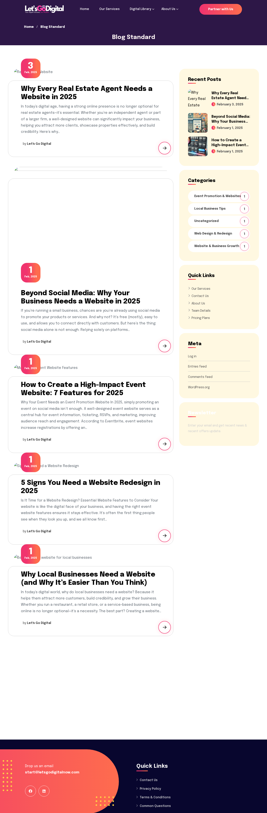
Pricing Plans (201, 318)
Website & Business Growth (220, 246)
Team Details (201, 310)
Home (29, 27)
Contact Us (200, 296)
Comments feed (200, 377)
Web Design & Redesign (220, 234)
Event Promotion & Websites (220, 196)
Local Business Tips (220, 209)
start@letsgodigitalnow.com (52, 772)
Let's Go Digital (39, 144)
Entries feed (197, 366)
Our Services (201, 289)
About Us (198, 303)
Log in (192, 356)
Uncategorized (220, 221)
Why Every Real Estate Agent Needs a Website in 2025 (229, 98)
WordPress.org (199, 387)
